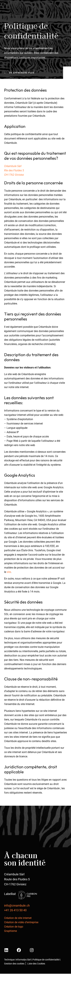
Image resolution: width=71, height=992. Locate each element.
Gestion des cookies (14, 963)
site (9, 572)
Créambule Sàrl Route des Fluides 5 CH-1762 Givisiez (17, 879)
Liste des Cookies (36, 963)
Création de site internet (18, 918)
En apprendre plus (22, 72)
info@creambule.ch (17, 905)
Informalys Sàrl (23, 959)
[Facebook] (19, 950)
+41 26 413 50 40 (15, 910)
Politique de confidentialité (46, 959)
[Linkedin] (6, 950)
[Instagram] (32, 950)
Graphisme (10, 931)
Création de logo (13, 926)
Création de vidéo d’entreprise (21, 922)
